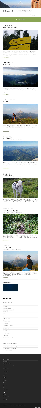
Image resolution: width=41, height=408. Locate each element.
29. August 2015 (12, 102)
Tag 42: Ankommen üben (7, 308)
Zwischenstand (5, 326)
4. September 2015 (12, 65)
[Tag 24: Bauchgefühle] (20, 188)
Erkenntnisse (6, 25)
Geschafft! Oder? (6, 64)
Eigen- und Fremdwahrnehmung (10, 211)
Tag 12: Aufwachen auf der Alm (8, 337)
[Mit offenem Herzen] (20, 261)
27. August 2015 (12, 139)
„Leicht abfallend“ (6, 323)
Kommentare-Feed (6, 397)
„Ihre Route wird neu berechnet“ (10, 27)
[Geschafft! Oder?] (20, 77)
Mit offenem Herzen (7, 248)
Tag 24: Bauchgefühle (7, 175)
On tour (11, 25)
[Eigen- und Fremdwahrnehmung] (20, 224)
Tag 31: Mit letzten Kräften (12, 343)
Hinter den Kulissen (6, 304)
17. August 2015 (12, 212)
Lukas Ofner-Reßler (6, 348)
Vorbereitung (5, 388)
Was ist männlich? (6, 320)
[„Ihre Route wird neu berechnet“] (20, 40)
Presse (4, 383)
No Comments (19, 139)
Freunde (4, 377)
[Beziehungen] (20, 114)
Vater (4, 387)
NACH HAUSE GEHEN (9, 10)
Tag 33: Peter (5, 313)
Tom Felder (6, 29)
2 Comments (19, 249)
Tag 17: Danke (5, 332)
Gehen (4, 378)
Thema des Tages (12, 99)
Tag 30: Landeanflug (7, 138)
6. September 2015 (12, 29)
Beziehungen (6, 101)
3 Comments (19, 102)
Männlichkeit (5, 380)
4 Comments (20, 65)
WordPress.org (5, 399)
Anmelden (4, 394)
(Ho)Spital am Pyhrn (6, 330)
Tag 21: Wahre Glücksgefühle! (8, 325)
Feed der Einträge (6, 396)
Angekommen (5, 306)
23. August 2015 (12, 176)
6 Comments (20, 29)
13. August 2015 (12, 249)
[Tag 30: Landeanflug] (20, 151)
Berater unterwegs (6, 333)
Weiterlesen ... (6, 57)
